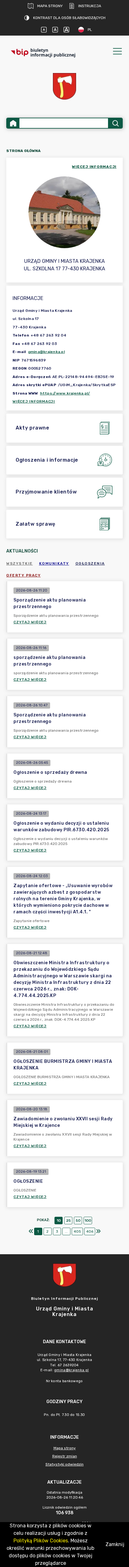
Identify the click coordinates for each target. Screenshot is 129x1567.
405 (77, 1231)
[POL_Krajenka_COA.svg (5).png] (64, 86)
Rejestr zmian (64, 1456)
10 (59, 1220)
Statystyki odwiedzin (64, 1464)
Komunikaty (54, 563)
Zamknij (115, 1544)
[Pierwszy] (31, 1231)
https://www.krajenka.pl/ (65, 393)
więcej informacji (94, 167)
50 (78, 1220)
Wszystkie (19, 563)
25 (68, 1220)
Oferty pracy (23, 575)
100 (88, 1220)
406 (89, 1231)
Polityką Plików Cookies (40, 1541)
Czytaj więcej (30, 622)
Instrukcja (89, 6)
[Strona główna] (13, 123)
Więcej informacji (34, 401)
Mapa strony (50, 6)
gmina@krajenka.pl (46, 352)
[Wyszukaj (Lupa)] (115, 123)
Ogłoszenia (90, 563)
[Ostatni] (98, 1231)
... (66, 1231)
